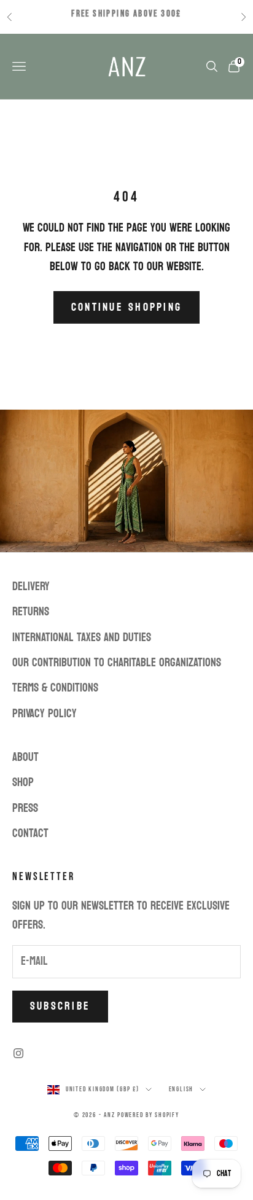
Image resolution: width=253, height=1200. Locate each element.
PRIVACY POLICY (44, 713)
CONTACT (30, 833)
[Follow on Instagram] (18, 1053)
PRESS (25, 808)
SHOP (23, 782)
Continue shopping (126, 307)
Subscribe (60, 1006)
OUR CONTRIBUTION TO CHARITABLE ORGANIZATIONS (116, 662)
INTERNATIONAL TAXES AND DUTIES (81, 637)
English (181, 1089)
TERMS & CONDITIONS (55, 687)
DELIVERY (31, 586)
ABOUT (25, 757)
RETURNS (30, 611)
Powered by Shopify (148, 1115)
